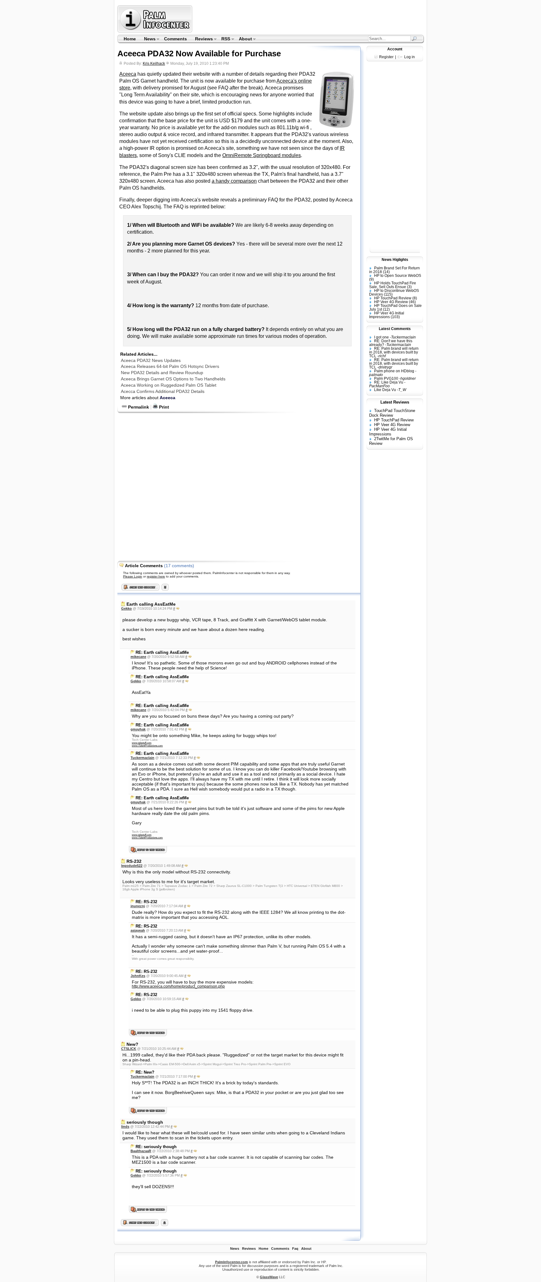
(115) (388, 294)
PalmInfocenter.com (231, 1262)
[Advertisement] (309, 19)
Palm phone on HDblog (394, 371)
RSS (224, 39)
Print (163, 407)
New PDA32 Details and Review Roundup (162, 372)
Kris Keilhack (154, 63)
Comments (175, 38)
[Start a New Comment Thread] (140, 1224)
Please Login (132, 576)
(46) (412, 302)
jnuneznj (138, 906)
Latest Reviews (394, 402)
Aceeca (127, 74)
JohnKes (138, 976)
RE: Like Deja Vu (388, 382)
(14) (386, 272)
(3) (409, 287)
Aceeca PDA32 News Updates (151, 360)
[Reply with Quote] (177, 608)
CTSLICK (128, 1049)
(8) (414, 298)
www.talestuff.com (142, 742)
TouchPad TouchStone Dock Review (392, 413)
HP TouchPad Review (392, 298)
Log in (409, 57)
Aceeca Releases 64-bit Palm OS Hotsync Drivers (170, 366)
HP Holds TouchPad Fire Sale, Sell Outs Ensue (392, 285)
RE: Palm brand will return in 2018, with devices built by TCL (394, 352)
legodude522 (131, 865)
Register (386, 57)
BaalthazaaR (141, 1151)
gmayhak (138, 729)
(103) (395, 317)
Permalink (138, 407)
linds (125, 1126)
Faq (295, 1248)
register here (156, 576)
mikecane (138, 657)
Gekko (126, 608)
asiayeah (138, 930)
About (243, 39)
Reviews (202, 39)
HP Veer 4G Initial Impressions (386, 315)
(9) (371, 279)
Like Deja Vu (385, 390)
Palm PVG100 (386, 378)
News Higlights (395, 260)
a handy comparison (234, 181)
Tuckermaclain (142, 758)
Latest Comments (395, 329)
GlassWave (269, 1277)
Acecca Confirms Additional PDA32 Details (162, 391)
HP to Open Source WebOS (397, 275)
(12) (386, 309)
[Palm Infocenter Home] (155, 31)
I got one (381, 337)
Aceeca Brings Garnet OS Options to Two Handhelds (173, 378)
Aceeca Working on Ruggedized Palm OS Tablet (168, 385)
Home (130, 38)
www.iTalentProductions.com (147, 745)
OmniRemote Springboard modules (261, 155)
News (148, 39)
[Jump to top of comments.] (164, 1224)
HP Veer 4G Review (391, 302)
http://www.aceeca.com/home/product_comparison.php (178, 986)
